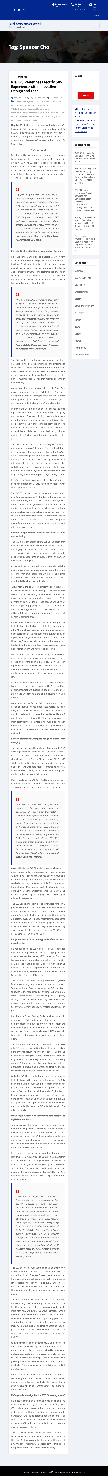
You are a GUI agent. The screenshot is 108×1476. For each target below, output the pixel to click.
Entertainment (82, 292)
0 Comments (56, 98)
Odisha (78, 334)
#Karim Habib (49, 113)
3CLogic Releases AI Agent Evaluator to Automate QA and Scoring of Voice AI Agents (85, 223)
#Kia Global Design (19, 120)
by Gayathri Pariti (38, 98)
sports (78, 341)
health (78, 299)
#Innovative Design (19, 113)
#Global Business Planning (22, 109)
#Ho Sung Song (42, 109)
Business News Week (25, 24)
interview (79, 313)
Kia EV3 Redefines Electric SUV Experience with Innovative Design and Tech (36, 86)
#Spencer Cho (35, 120)
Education (80, 285)
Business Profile (83, 278)
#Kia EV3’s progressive (51, 116)
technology (80, 348)
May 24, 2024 (20, 98)
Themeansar (79, 1472)
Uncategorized (82, 355)
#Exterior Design (45, 105)
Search (79, 75)
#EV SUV (32, 105)
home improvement (84, 306)
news (77, 327)
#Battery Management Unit (26, 101)
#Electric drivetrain (19, 105)
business (22, 77)
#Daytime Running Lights (50, 101)
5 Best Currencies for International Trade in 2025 (85, 113)
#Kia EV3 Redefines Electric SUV (25, 116)
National (79, 320)
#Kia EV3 (60, 113)
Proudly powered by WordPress (36, 1472)
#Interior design (35, 113)
